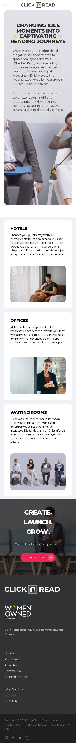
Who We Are (14, 689)
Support (11, 695)
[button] (7, 5)
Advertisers (12, 665)
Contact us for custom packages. (38, 544)
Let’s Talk (11, 701)
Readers (10, 653)
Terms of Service (36, 724)
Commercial (13, 671)
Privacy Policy (13, 724)
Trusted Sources (16, 677)
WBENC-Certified (35, 629)
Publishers (12, 659)
